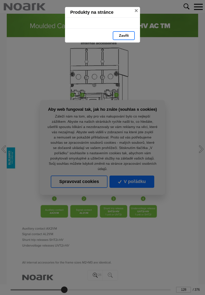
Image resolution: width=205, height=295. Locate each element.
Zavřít (124, 36)
